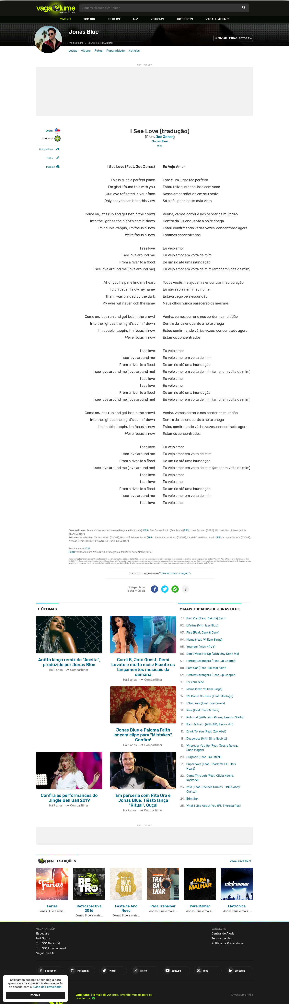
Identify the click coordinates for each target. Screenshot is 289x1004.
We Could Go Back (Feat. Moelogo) (209, 696)
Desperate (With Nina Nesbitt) (206, 738)
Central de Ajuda (223, 933)
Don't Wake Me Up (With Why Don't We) (212, 654)
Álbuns (86, 50)
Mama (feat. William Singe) (204, 639)
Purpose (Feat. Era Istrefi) (204, 757)
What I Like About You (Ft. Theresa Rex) (213, 805)
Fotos (99, 50)
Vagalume (55, 8)
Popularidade (115, 50)
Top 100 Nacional (48, 943)
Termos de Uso (222, 938)
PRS (145, 530)
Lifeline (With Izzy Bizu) (202, 625)
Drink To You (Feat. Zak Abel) (206, 731)
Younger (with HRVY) (200, 646)
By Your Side (195, 682)
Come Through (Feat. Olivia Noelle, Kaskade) (210, 778)
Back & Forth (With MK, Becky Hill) (209, 724)
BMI (150, 537)
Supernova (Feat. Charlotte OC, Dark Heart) (211, 766)
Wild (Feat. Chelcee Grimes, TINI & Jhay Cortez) (213, 789)
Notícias (157, 19)
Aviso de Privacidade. (47, 987)
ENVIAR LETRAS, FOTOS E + (234, 38)
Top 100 (89, 19)
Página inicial (76, 43)
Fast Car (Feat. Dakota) (206, 618)
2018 (87, 548)
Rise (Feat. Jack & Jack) (202, 632)
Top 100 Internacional (51, 948)
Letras (73, 50)
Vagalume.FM (216, 19)
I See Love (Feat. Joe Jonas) (205, 703)
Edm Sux (192, 798)
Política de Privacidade (227, 943)
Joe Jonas (164, 137)
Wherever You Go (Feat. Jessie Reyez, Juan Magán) (212, 748)
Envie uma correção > (176, 573)
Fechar (35, 995)
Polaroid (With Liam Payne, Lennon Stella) (214, 717)
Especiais (42, 933)
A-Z (135, 19)
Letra (49, 130)
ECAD (72, 552)
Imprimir (50, 167)
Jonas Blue (83, 31)
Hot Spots (185, 19)
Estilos (114, 19)
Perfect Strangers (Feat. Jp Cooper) (211, 661)
